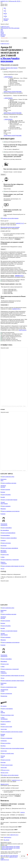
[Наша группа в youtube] (10, 847)
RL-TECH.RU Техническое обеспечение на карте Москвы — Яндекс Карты (14, 406)
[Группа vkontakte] (10, 846)
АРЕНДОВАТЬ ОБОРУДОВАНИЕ (13, 91)
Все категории (15, 28)
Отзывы (6, 20)
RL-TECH (6, 840)
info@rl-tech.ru (22, 330)
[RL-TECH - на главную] (6, 849)
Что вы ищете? (4, 237)
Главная (3, 67)
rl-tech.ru (22, 812)
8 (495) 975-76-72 (5, 26)
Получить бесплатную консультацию (10, 227)
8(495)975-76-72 (5, 1)
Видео (5, 13)
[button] (14, 377)
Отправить (17, 239)
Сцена (5, 16)
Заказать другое (5, 784)
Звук (5, 8)
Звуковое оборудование (11, 67)
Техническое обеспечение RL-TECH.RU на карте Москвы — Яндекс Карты (14, 470)
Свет (5, 10)
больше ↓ (3, 174)
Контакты (6, 18)
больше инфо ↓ (4, 304)
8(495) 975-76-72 (5, 859)
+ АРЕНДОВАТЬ (8, 76)
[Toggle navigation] (21, 1)
